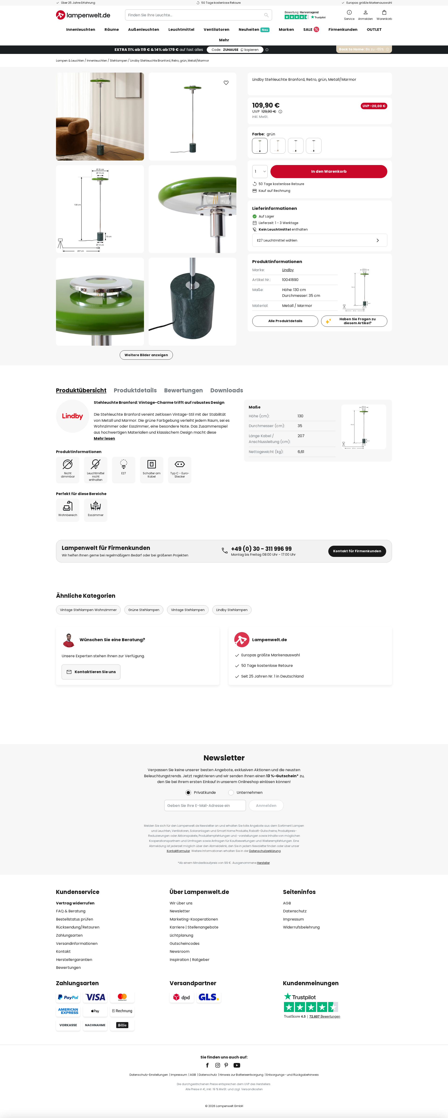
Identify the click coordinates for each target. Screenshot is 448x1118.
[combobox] (198, 15)
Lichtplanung (181, 935)
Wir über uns (181, 903)
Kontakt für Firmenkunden (357, 551)
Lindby (288, 270)
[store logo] (83, 15)
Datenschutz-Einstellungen (149, 1075)
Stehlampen (118, 61)
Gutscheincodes (185, 943)
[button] (100, 209)
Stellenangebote (203, 927)
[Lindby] (72, 416)
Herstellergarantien (74, 959)
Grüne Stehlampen (143, 610)
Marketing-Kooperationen (194, 919)
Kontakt (63, 951)
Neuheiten (253, 29)
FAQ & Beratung (70, 911)
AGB (287, 903)
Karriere (177, 927)
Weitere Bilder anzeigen (146, 355)
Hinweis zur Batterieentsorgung (241, 1075)
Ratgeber (201, 959)
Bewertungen (183, 390)
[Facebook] (210, 1065)
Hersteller (263, 863)
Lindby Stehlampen (232, 610)
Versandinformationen (77, 943)
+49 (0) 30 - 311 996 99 (261, 549)
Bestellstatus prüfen (74, 919)
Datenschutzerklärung (265, 851)
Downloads (226, 390)
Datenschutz (295, 911)
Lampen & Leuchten (70, 61)
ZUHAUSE (235, 49)
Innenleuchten (97, 61)
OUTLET (374, 29)
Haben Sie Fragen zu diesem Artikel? (358, 321)
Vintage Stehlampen (188, 610)
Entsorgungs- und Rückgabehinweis (292, 1075)
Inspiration (179, 959)
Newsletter (180, 911)
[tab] (81, 390)
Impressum (293, 919)
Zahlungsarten (69, 935)
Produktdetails (135, 390)
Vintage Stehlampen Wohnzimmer (88, 610)
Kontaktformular (178, 851)
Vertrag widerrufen (75, 903)
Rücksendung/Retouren (77, 927)
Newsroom (179, 951)
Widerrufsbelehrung (301, 927)
